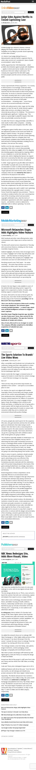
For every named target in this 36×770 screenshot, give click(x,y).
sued (20, 150)
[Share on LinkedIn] (7, 207)
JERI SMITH (5, 536)
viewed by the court (23, 172)
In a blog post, (6, 612)
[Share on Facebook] (3, 207)
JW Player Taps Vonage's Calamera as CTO (13, 730)
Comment (5, 212)
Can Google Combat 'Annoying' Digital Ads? (13, 728)
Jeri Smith (5, 360)
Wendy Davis (6, 23)
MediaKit (20, 748)
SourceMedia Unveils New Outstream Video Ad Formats (17, 722)
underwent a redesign (19, 680)
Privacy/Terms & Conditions (14, 752)
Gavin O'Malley (7, 235)
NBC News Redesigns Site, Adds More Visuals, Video (15, 715)
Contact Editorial (27, 748)
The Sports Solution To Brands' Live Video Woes (14, 712)
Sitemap (16, 750)
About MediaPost (12, 748)
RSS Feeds (10, 750)
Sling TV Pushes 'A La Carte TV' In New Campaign (14, 725)
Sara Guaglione (7, 559)
